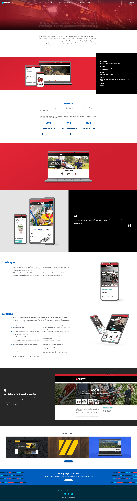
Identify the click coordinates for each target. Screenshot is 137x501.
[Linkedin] (64, 494)
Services (59, 2)
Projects (52, 2)
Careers (82, 2)
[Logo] (68, 494)
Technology (67, 2)
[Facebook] (72, 494)
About (75, 2)
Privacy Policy (78, 490)
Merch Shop (70, 490)
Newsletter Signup (60, 490)
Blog (88, 2)
